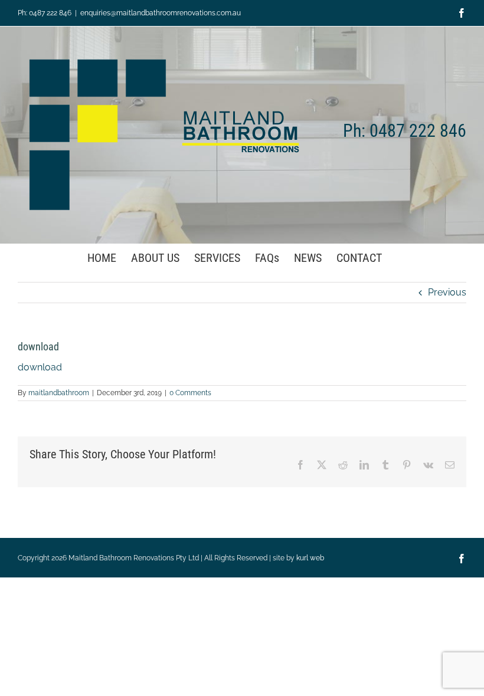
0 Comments (190, 393)
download (40, 367)
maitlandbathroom (58, 393)
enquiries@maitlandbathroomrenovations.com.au (160, 13)
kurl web (310, 558)
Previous (447, 292)
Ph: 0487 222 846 (44, 13)
